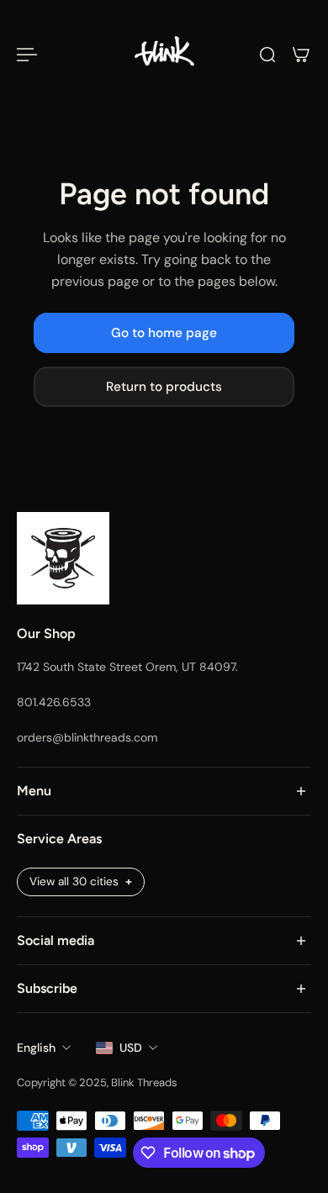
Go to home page (164, 333)
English (36, 1047)
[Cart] (301, 54)
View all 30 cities (74, 881)
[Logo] (164, 54)
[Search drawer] (267, 54)
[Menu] (27, 54)
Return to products (164, 386)
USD (130, 1047)
